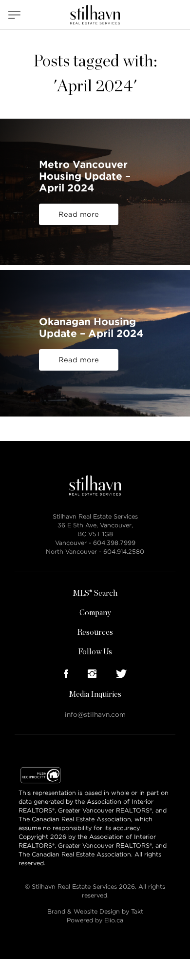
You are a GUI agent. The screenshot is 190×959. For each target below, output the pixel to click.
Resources (95, 632)
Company (95, 613)
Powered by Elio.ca (95, 920)
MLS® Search (95, 593)
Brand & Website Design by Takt (95, 911)
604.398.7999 (114, 542)
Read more (78, 214)
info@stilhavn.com (95, 714)
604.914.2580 (123, 551)
